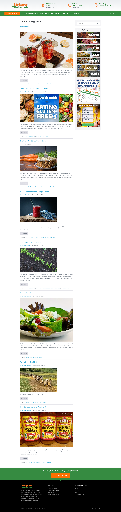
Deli (29, 186)
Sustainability (57, 288)
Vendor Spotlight (42, 402)
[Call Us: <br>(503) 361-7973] (69, 5)
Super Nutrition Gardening (30, 242)
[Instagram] (111, 14)
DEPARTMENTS (31, 13)
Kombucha (24, 27)
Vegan (48, 186)
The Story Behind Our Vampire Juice (34, 192)
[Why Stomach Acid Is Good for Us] (46, 429)
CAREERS (74, 13)
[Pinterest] (114, 14)
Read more (24, 80)
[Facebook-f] (108, 14)
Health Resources (42, 83)
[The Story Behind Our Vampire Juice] (38, 209)
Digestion (30, 83)
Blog (26, 83)
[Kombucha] (46, 50)
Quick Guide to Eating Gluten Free (34, 88)
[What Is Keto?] (46, 320)
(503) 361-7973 (72, 471)
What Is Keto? (25, 293)
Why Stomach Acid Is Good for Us (33, 407)
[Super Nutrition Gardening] (38, 260)
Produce (52, 288)
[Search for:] (88, 23)
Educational (35, 83)
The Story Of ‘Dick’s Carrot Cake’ (33, 141)
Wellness (40, 357)
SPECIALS (43, 13)
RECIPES (54, 13)
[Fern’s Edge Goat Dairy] (38, 380)
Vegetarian (49, 83)
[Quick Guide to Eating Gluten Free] (46, 108)
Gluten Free (38, 136)
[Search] (97, 23)
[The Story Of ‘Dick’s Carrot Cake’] (38, 158)
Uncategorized (45, 136)
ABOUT (63, 13)
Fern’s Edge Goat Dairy (29, 362)
